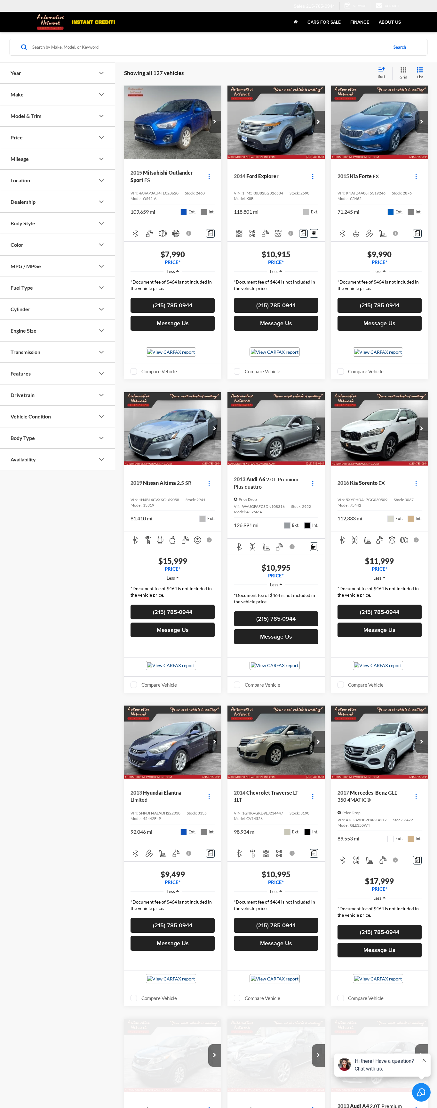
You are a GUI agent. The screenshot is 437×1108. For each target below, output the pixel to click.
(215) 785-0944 (172, 305)
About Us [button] (390, 22)
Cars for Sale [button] (324, 22)
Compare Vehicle (159, 371)
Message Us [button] (173, 323)
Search (399, 47)
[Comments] (210, 233)
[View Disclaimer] (189, 233)
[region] (173, 287)
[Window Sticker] (314, 233)
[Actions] (209, 176)
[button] (214, 122)
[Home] (296, 22)
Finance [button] (359, 22)
